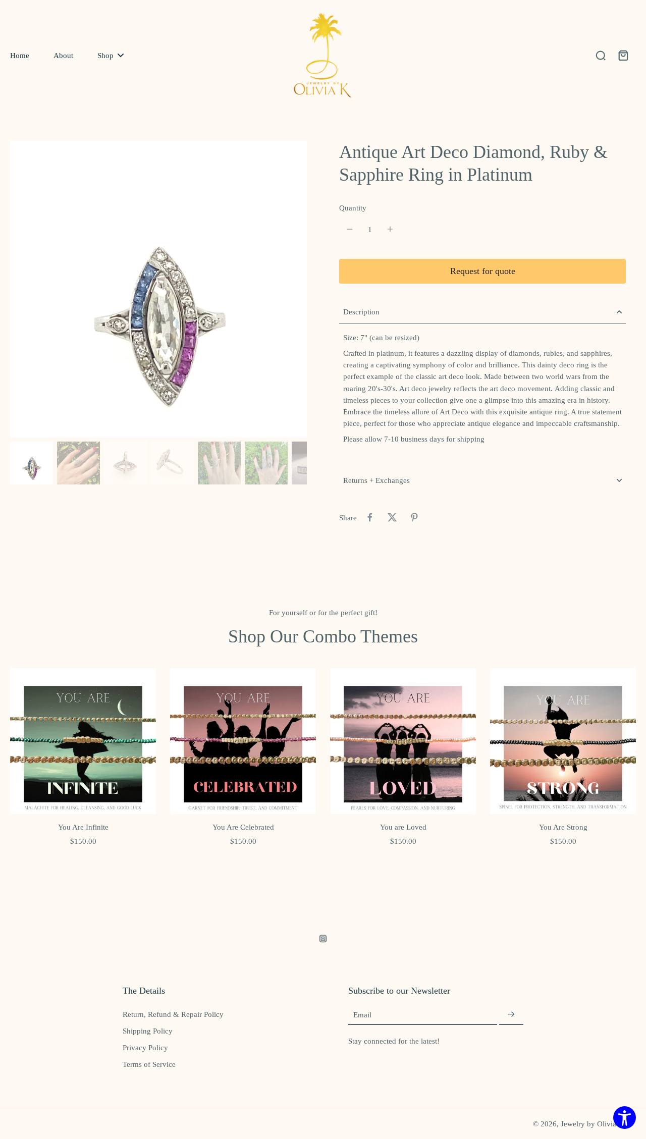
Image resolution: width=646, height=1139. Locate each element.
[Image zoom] (158, 289)
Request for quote (482, 271)
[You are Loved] (403, 741)
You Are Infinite (83, 827)
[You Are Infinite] (83, 741)
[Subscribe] (511, 1015)
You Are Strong (563, 827)
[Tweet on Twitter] (392, 517)
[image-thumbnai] (31, 463)
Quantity (352, 207)
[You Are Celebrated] (243, 741)
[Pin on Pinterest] (414, 517)
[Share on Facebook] (370, 517)
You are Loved (403, 827)
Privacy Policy (145, 1047)
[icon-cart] (623, 55)
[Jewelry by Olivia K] (323, 55)
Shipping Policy (148, 1030)
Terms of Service (149, 1064)
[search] (600, 55)
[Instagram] (323, 939)
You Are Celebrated (243, 827)
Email (362, 1014)
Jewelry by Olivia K (592, 1123)
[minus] (350, 229)
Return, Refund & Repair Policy (173, 1014)
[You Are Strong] (563, 741)
